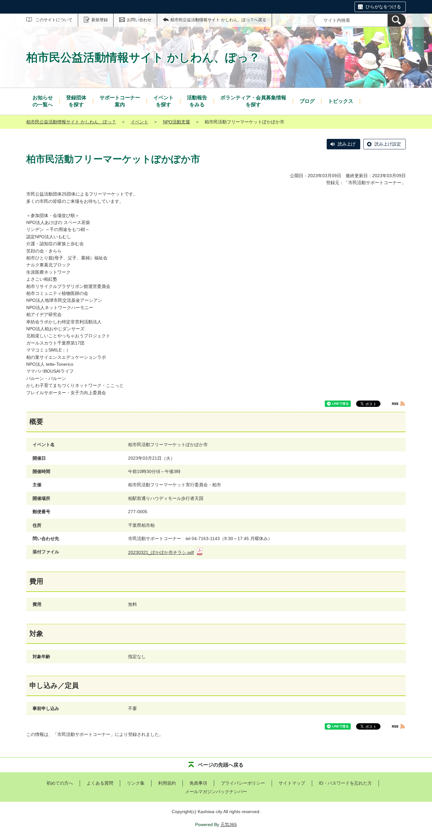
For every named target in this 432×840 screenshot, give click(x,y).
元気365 (228, 824)
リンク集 (136, 783)
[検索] (396, 20)
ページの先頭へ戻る (221, 765)
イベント (139, 121)
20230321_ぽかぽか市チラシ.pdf (161, 552)
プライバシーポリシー (243, 783)
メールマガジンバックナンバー (216, 791)
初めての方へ (59, 783)
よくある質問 (100, 783)
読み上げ (346, 143)
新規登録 (99, 19)
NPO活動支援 (176, 121)
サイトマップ (292, 783)
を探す (76, 101)
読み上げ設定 (387, 143)
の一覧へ (43, 101)
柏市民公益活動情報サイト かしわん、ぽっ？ (71, 121)
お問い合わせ (139, 19)
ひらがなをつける (383, 6)
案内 (120, 101)
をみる (197, 101)
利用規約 (167, 783)
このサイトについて (53, 19)
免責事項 (198, 783)
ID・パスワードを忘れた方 (345, 783)
